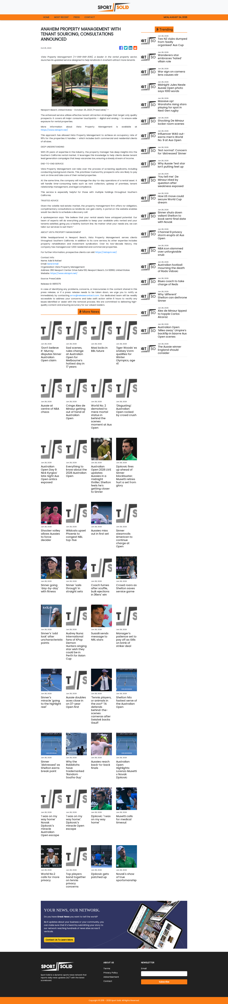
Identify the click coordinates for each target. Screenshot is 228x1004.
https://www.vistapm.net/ (54, 129)
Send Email (52, 263)
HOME (46, 17)
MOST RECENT (61, 17)
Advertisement (111, 976)
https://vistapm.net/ (106, 252)
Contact (107, 981)
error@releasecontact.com (84, 295)
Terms (106, 968)
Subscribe (164, 981)
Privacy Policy (110, 972)
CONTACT (89, 17)
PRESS (76, 17)
